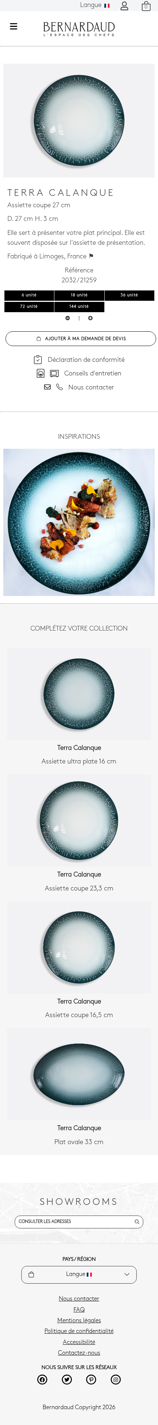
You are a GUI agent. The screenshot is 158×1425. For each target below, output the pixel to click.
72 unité (29, 307)
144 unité (79, 307)
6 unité (29, 295)
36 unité (129, 295)
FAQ (79, 1310)
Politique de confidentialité (79, 1331)
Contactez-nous (79, 1353)
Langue (91, 5)
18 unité (79, 295)
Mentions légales (79, 1321)
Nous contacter (79, 1299)
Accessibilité (79, 1342)
